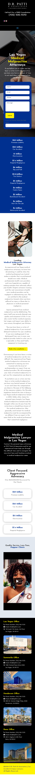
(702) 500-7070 (17, 15)
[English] (4, 21)
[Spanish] (6, 21)
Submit (10, 115)
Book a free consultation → (17, 349)
